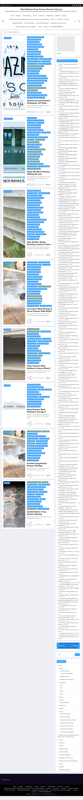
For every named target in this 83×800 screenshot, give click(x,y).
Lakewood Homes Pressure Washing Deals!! (68, 433)
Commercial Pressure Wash (45, 58)
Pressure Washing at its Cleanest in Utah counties (69, 76)
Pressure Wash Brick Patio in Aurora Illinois (68, 454)
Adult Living (45, 482)
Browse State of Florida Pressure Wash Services (69, 308)
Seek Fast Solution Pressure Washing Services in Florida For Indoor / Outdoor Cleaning (29, 19)
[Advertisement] (66, 43)
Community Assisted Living (33, 73)
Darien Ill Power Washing (33, 348)
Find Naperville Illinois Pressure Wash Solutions (69, 381)
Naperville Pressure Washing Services (35, 163)
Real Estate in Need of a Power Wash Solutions (69, 595)
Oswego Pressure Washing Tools (34, 296)
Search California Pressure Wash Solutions (68, 315)
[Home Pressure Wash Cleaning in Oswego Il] (14, 405)
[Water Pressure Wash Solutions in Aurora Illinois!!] (14, 354)
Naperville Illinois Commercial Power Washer (36, 87)
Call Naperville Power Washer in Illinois (67, 353)
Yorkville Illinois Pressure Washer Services (67, 328)
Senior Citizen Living (32, 508)
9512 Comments (40, 475)
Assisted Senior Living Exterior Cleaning (36, 513)
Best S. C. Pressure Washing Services (67, 64)
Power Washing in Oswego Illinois (34, 300)
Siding (61, 691)
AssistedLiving (46, 431)
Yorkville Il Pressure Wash (46, 305)
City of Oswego (46, 264)
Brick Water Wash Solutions (65, 635)
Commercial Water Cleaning (33, 71)
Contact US (41, 15)
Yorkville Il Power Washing (33, 239)
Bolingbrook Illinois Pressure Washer (35, 387)
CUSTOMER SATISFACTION (56, 26)
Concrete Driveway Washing (33, 217)
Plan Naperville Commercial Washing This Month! (69, 513)
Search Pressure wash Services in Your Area (68, 304)
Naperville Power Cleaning (33, 159)
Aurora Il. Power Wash (32, 193)
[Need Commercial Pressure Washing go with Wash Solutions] (14, 74)
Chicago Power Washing (33, 438)
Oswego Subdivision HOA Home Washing (35, 231)
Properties (18, 15)
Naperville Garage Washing (33, 142)
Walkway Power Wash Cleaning (34, 303)
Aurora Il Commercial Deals (33, 42)
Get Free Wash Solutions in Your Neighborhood (69, 576)
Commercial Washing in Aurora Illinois (35, 66)
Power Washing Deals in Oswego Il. (34, 298)
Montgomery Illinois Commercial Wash (35, 83)
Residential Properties (17, 23)
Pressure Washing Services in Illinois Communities (69, 165)
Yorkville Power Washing (65, 714)
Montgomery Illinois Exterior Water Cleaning (37, 219)
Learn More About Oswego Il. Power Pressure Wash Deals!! (39, 310)
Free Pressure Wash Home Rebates (66, 280)
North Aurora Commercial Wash (34, 92)
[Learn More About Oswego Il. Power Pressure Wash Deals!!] (14, 293)
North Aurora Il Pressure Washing (34, 355)
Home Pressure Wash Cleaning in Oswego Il (36, 410)
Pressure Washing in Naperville (34, 168)
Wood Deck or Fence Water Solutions (67, 629)
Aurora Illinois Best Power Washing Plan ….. (68, 502)
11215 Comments (40, 378)
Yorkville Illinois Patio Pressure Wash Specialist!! (69, 409)
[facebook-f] (72, 5)
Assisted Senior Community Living (58, 23)
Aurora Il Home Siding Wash (33, 329)
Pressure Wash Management (42, 23)
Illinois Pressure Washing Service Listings (67, 68)
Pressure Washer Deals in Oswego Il (66, 450)
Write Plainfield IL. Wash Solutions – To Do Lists (69, 551)
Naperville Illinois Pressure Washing (35, 154)
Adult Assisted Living (32, 117)
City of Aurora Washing (32, 49)
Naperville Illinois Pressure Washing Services (38, 173)
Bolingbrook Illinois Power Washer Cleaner (36, 436)
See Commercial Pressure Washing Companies (69, 102)
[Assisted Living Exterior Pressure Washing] (14, 454)
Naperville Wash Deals (32, 166)
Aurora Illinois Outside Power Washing (35, 46)
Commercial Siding (46, 61)
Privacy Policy (60, 19)
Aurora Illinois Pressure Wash (34, 200)
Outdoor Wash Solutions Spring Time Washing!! (69, 588)
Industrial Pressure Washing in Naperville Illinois (37, 78)
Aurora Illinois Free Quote (44, 193)
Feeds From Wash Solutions (68, 647)
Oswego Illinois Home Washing (34, 291)
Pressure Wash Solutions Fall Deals (66, 402)
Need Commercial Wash (32, 90)
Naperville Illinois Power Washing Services (36, 149)
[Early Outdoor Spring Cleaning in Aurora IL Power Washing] (14, 223)
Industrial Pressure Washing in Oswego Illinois (37, 80)
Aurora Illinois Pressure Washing (34, 202)
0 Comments (41, 112)
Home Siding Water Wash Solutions (66, 636)
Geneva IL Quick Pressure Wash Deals (67, 555)
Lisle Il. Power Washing (32, 353)
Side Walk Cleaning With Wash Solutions (67, 478)
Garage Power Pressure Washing (34, 279)
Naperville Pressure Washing (33, 161)
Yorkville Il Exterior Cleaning (33, 236)
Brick (61, 688)
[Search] (75, 21)
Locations (64, 15)
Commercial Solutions (32, 63)
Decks (61, 685)
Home (12, 15)
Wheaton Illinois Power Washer (34, 455)
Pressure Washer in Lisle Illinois (34, 360)
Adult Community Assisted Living (34, 431)
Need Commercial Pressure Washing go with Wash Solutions (38, 101)
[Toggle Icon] (3, 21)
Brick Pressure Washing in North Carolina (67, 137)
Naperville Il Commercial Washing (34, 85)
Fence (61, 694)
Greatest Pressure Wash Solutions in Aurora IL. (68, 349)
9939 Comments (40, 524)
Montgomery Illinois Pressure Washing (35, 222)
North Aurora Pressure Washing (34, 229)
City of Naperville (31, 122)
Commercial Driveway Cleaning (34, 51)
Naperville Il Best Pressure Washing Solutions (68, 363)
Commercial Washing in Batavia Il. (34, 68)
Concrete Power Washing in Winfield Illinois (68, 548)
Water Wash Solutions (40, 234)
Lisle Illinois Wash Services (44, 353)
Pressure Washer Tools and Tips (32, 112)
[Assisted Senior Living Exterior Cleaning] (14, 504)
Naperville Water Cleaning (44, 166)
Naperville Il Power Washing (33, 146)
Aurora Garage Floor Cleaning (34, 39)
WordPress (40, 794)
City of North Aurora (32, 341)
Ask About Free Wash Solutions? (66, 612)
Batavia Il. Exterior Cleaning (33, 205)
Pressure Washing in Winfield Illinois (35, 506)
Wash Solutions (31, 234)
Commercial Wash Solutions (44, 63)
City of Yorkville (40, 122)
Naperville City (30, 139)
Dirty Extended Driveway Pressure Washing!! (68, 436)
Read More (48, 112)
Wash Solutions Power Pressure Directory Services (41, 9)
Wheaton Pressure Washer (43, 508)
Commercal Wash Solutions (65, 633)
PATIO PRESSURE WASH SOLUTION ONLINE (68, 109)
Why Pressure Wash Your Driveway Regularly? (25, 26)
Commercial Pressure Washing (34, 61)
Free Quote (43, 499)
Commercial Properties (29, 23)
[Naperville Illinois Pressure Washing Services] (14, 151)
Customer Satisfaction (64, 702)
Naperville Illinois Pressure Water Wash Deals (68, 412)
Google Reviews (50, 15)
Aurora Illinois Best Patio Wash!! (66, 388)
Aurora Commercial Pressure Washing (35, 37)
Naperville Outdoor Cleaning (33, 156)
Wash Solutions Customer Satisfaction (67, 591)
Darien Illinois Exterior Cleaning (34, 350)
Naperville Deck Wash (40, 139)
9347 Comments (40, 321)
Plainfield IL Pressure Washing (33, 503)
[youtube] (80, 5)
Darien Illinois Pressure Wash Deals (35, 276)
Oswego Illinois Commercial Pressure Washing (37, 95)
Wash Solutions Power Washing (65, 71)
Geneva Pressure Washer (33, 281)
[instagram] (78, 5)
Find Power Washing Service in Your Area (67, 290)
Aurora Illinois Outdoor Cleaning (34, 44)
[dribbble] (76, 5)
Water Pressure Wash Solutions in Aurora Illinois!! (39, 367)
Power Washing (26, 15)
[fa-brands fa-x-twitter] (74, 5)
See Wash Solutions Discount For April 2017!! (68, 572)
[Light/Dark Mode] (79, 21)
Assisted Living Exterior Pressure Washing (37, 464)
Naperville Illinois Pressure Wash (34, 151)
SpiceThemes (54, 794)
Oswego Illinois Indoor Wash (33, 293)
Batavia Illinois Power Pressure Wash (35, 207)
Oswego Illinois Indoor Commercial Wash (36, 97)
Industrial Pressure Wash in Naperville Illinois (37, 75)
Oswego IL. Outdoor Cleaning (44, 286)
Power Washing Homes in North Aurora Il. (68, 605)
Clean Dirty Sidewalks (32, 389)
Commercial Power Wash (33, 58)
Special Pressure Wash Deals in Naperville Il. (68, 562)
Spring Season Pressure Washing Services (67, 73)
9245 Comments (40, 255)
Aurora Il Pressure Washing (33, 331)
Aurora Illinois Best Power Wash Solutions (67, 544)
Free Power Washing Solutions (65, 583)
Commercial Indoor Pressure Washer (35, 56)
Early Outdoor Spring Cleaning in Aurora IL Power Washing (39, 243)
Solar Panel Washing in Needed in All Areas (68, 106)
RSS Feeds (57, 15)
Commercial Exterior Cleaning (34, 54)
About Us (35, 15)
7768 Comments (40, 424)
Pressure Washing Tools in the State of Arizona (68, 241)
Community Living (31, 443)
